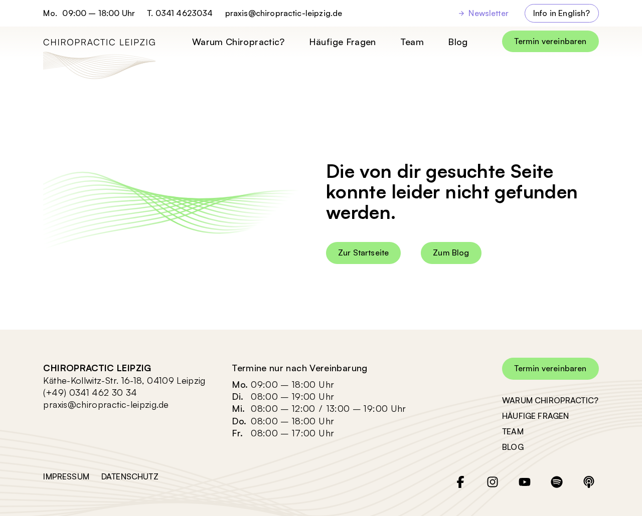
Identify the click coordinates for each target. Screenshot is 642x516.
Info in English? (561, 13)
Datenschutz (129, 476)
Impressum (66, 476)
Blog (457, 41)
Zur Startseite (363, 252)
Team (412, 41)
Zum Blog (451, 252)
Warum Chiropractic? (238, 41)
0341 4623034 (184, 13)
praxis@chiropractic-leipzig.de (284, 13)
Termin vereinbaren (550, 41)
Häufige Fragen (342, 41)
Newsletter (488, 13)
